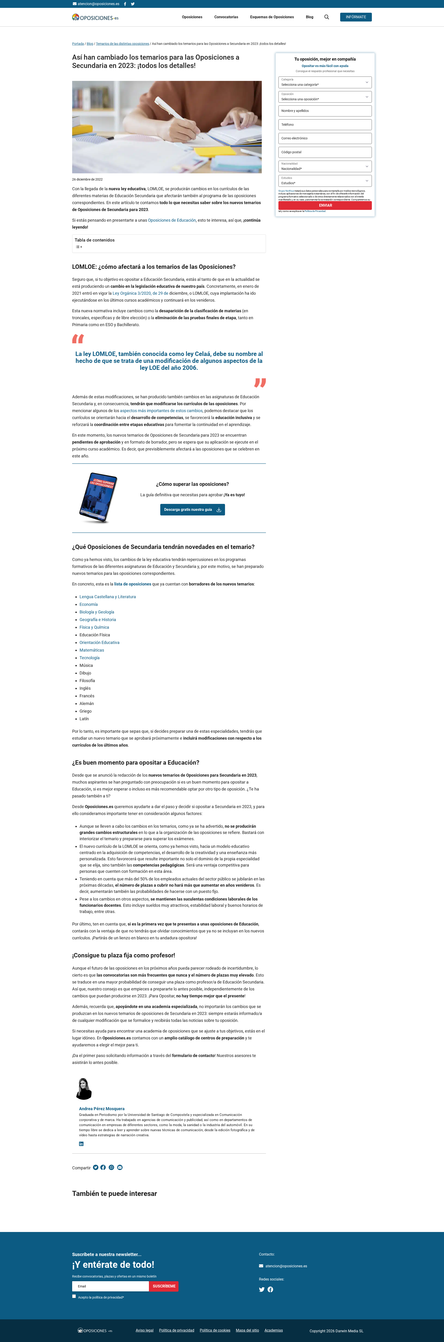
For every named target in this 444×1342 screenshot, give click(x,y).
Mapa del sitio (247, 1330)
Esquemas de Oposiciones (272, 17)
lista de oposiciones (132, 584)
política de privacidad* (108, 1297)
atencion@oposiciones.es (286, 1266)
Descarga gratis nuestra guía (188, 509)
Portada (78, 44)
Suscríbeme (164, 1286)
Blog (309, 17)
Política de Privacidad (315, 211)
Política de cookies (215, 1330)
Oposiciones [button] (192, 17)
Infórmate (356, 17)
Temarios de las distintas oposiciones (122, 44)
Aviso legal (145, 1330)
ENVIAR (325, 205)
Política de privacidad (176, 1330)
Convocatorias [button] (226, 17)
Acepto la (101, 1297)
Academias (274, 1330)
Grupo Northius (286, 191)
